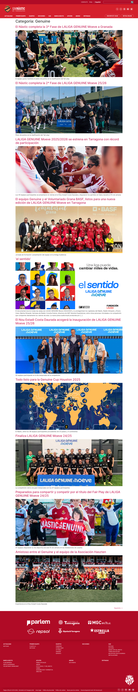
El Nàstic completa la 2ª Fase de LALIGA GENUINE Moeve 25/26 (60, 83)
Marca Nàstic (59, 16)
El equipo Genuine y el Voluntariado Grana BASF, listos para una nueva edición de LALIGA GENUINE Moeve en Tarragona (65, 200)
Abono (78, 16)
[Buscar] (132, 2)
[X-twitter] (117, 9)
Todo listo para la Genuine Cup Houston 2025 (47, 379)
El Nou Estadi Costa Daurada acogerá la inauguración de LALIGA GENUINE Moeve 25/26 (68, 321)
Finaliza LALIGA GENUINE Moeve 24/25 (43, 436)
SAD (49, 16)
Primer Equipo (21, 16)
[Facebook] (124, 9)
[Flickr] (131, 9)
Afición (69, 16)
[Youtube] (128, 9)
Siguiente (118, 608)
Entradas (87, 16)
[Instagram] (121, 9)
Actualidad (8, 16)
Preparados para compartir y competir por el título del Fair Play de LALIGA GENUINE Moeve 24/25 (67, 493)
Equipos (32, 16)
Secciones (41, 16)
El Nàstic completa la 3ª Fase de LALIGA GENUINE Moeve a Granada (63, 27)
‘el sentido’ (23, 259)
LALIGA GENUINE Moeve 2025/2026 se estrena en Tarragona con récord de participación (67, 141)
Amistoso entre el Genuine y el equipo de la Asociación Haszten (60, 552)
